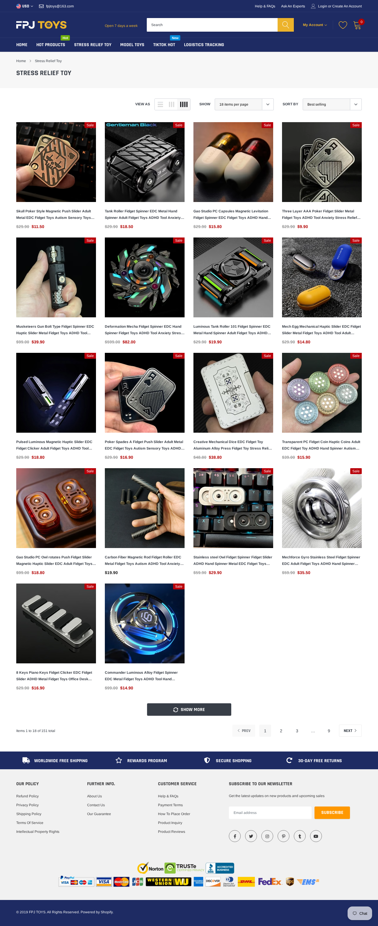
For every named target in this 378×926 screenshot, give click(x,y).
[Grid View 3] (171, 104)
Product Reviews (171, 832)
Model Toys (132, 45)
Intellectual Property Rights (37, 832)
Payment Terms (170, 805)
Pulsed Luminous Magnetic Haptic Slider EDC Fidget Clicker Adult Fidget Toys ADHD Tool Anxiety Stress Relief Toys (54, 446)
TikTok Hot (164, 45)
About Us (94, 796)
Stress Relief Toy (92, 45)
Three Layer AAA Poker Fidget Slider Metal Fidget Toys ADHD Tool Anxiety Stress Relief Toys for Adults (319, 215)
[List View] (160, 104)
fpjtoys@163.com (60, 6)
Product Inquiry (170, 823)
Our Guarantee (99, 814)
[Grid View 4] (183, 104)
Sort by (290, 104)
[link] (56, 162)
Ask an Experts (293, 6)
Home (21, 45)
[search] (286, 25)
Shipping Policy (28, 814)
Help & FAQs (265, 6)
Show (204, 104)
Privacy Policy (27, 805)
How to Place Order (174, 814)
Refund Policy (27, 796)
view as (142, 104)
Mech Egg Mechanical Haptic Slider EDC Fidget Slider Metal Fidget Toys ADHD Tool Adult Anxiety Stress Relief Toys (321, 330)
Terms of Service (29, 823)
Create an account (347, 6)
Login (322, 6)
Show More (192, 710)
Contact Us (96, 805)
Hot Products (50, 45)
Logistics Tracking (204, 45)
